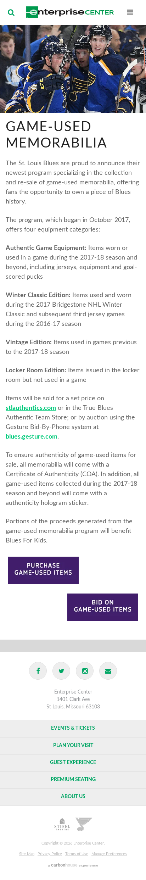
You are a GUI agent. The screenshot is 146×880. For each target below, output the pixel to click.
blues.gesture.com (31, 437)
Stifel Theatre (62, 824)
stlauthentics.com (31, 408)
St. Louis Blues (84, 824)
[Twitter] (61, 671)
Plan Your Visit (73, 745)
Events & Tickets (73, 728)
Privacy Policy (50, 854)
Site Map (26, 854)
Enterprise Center (70, 12)
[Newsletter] (108, 671)
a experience (73, 865)
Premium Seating (73, 779)
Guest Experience (73, 762)
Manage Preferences (109, 854)
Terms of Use (76, 854)
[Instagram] (85, 671)
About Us (73, 796)
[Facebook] (38, 671)
